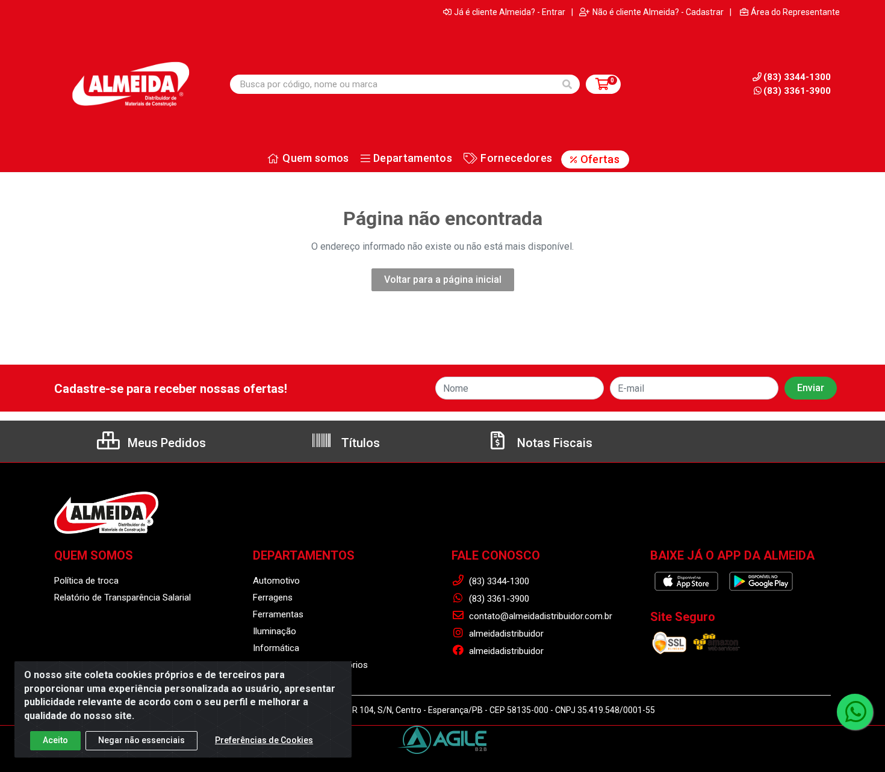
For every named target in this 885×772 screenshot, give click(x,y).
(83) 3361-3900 (797, 90)
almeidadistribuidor (505, 633)
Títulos (359, 443)
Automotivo (276, 580)
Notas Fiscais (553, 443)
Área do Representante (795, 12)
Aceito (55, 740)
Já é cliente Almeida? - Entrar (509, 12)
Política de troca (86, 580)
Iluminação (274, 631)
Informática (276, 648)
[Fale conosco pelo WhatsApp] (855, 712)
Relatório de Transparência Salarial (122, 597)
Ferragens (273, 597)
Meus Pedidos (165, 443)
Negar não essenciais (141, 740)
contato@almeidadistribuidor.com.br (539, 616)
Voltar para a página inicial (443, 279)
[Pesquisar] (567, 84)
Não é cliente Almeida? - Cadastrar (658, 12)
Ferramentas (278, 614)
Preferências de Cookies (264, 740)
